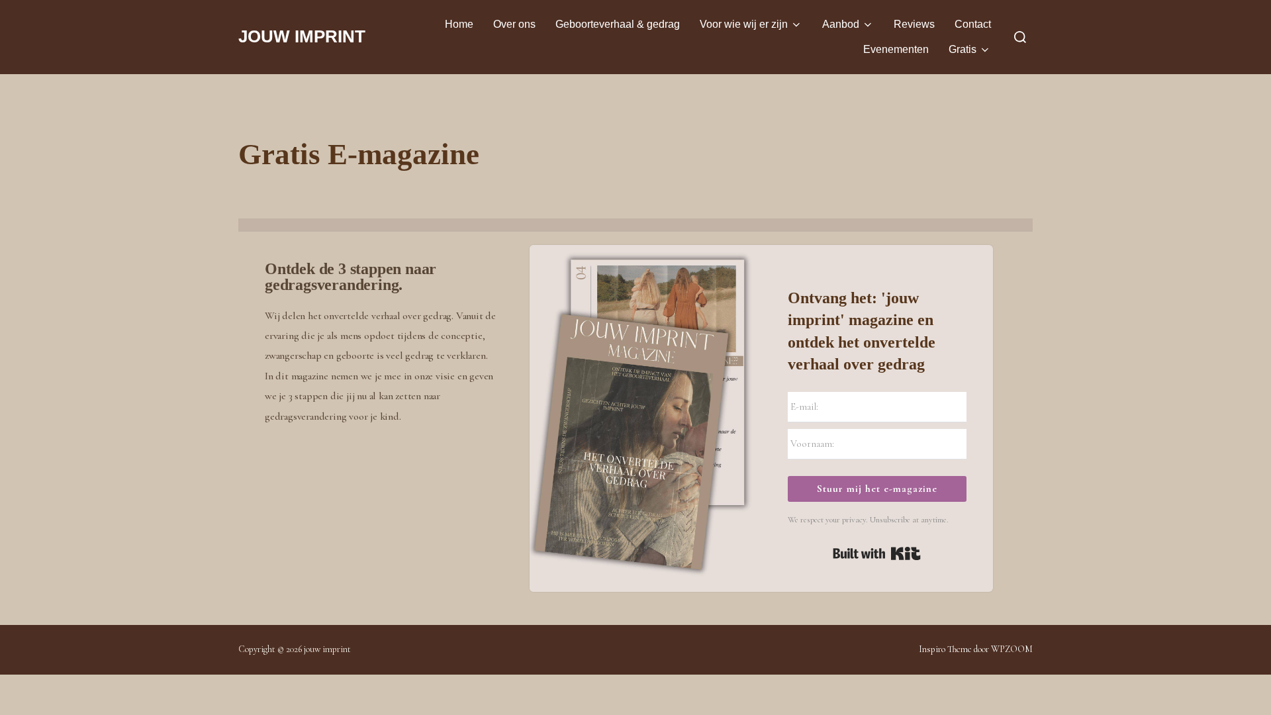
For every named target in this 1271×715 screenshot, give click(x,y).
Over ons (514, 24)
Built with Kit (877, 553)
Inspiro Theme (945, 649)
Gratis (962, 49)
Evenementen (896, 49)
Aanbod (840, 24)
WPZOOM (1012, 649)
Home (459, 24)
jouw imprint (301, 36)
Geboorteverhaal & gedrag (617, 24)
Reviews (914, 24)
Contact (973, 24)
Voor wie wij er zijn (744, 24)
